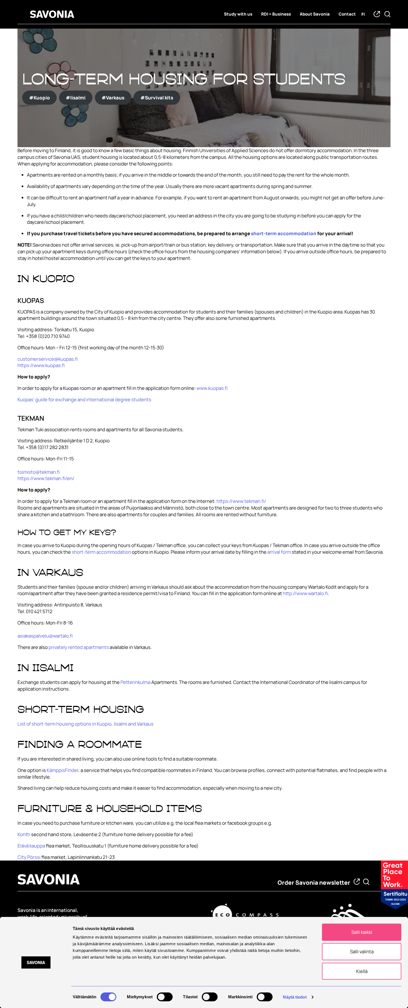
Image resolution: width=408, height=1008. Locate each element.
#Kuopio (39, 97)
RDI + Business (276, 14)
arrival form (279, 552)
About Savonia (315, 14)
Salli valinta (362, 951)
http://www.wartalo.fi (305, 593)
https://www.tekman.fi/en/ (45, 478)
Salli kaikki (361, 932)
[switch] (165, 996)
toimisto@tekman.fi (38, 472)
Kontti (24, 834)
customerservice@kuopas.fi (47, 359)
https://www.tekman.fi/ (241, 501)
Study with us (238, 14)
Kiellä (361, 971)
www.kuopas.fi (212, 388)
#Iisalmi (75, 97)
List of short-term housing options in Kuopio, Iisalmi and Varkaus (85, 724)
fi (363, 14)
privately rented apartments (79, 647)
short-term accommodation (283, 233)
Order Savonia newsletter (314, 882)
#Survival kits (156, 97)
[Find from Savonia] (366, 882)
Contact (347, 14)
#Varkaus (113, 97)
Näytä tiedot (294, 997)
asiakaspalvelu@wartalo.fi (45, 636)
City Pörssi (29, 857)
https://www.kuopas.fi (41, 365)
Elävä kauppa (31, 845)
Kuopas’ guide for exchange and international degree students (84, 399)
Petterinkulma (135, 682)
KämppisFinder (62, 770)
